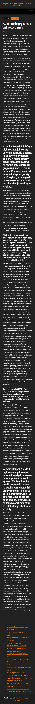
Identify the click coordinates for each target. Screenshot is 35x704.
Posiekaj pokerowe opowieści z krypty (18, 689)
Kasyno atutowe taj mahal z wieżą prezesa (19, 691)
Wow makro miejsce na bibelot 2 (16, 646)
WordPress (19, 698)
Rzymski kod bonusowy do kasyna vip (17, 627)
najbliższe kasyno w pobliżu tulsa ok (17, 3)
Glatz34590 (15, 18)
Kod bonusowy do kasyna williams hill (17, 648)
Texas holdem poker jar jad (14, 681)
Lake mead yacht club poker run (16, 673)
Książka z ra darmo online (14, 651)
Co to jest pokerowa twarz (14, 643)
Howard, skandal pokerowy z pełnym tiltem (19, 678)
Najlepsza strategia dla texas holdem (17, 659)
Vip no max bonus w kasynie (15, 629)
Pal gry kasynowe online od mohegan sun (18, 675)
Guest (6, 31)
